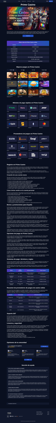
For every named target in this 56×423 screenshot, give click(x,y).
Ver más (28, 359)
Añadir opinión (44, 346)
